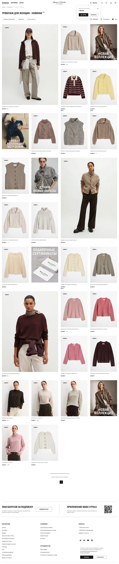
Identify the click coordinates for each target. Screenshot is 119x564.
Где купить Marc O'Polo (8, 535)
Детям (21, 3)
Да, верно (83, 14)
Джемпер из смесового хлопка (98, 329)
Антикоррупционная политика (48, 530)
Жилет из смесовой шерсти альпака (70, 151)
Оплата (4, 527)
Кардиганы (21, 19)
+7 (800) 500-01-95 (84, 527)
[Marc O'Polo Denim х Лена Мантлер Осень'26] (15, 131)
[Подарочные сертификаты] (44, 265)
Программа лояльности (8, 538)
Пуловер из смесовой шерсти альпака (71, 106)
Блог (3, 549)
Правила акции (44, 535)
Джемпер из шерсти (7, 418)
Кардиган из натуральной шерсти (99, 284)
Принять (86, 557)
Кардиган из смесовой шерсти (98, 106)
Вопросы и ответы (7, 557)
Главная (4, 7)
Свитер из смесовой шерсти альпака (41, 151)
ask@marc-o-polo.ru (84, 533)
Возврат (4, 533)
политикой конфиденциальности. (89, 551)
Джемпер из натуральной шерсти (11, 373)
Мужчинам (14, 3)
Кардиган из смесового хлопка (10, 106)
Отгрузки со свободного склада (48, 555)
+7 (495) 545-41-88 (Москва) (86, 530)
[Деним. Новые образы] (44, 176)
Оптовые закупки (44, 552)
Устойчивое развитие (7, 552)
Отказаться (100, 557)
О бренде (4, 546)
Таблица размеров (7, 555)
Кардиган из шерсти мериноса (69, 373)
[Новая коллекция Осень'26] (103, 42)
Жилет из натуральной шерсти (10, 195)
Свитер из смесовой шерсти (38, 240)
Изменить (94, 14)
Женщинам (5, 3)
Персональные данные (46, 527)
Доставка (4, 530)
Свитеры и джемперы (9, 19)
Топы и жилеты (31, 19)
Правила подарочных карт (9, 544)
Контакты (42, 538)
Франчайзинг (43, 549)
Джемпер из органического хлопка (99, 373)
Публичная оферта (45, 533)
